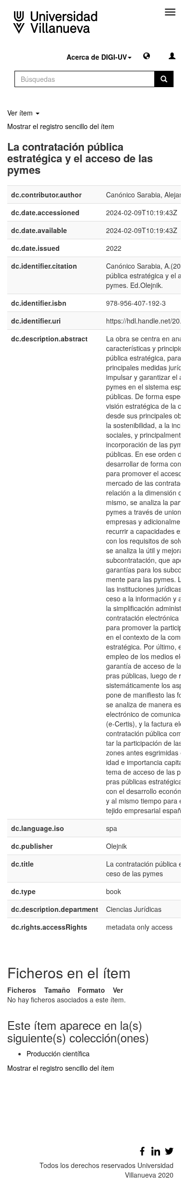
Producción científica (58, 1053)
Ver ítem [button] (21, 112)
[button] (146, 55)
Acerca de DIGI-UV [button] (97, 57)
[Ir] (164, 79)
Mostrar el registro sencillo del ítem (60, 126)
